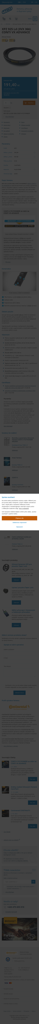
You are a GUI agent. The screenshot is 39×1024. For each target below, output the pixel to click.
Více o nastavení (24, 508)
